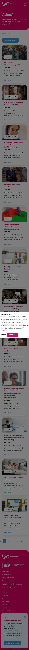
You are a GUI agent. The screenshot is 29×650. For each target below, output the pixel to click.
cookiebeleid (5, 330)
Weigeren (3, 334)
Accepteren (12, 334)
